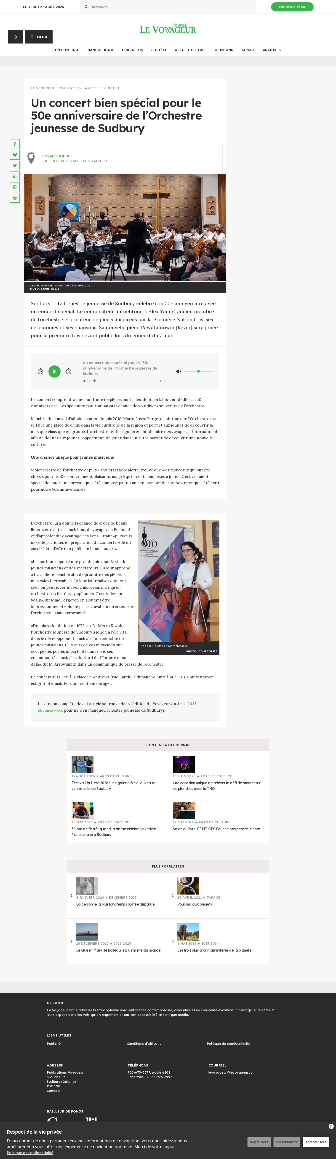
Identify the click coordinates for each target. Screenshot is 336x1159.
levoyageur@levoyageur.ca (230, 1072)
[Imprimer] (14, 197)
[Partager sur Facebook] (14, 144)
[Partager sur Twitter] (14, 165)
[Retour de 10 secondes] (40, 371)
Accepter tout (315, 1142)
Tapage (248, 50)
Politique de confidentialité (30, 1152)
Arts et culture (191, 50)
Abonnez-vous (292, 7)
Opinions (224, 50)
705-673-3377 (139, 1072)
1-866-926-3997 (159, 1077)
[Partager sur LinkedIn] (14, 176)
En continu (66, 50)
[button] (39, 37)
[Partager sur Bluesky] (14, 154)
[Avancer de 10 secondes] (68, 371)
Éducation (133, 50)
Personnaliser (287, 1142)
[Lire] (54, 371)
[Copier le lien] (14, 187)
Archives (272, 50)
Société (159, 50)
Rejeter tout (259, 1142)
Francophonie (100, 50)
